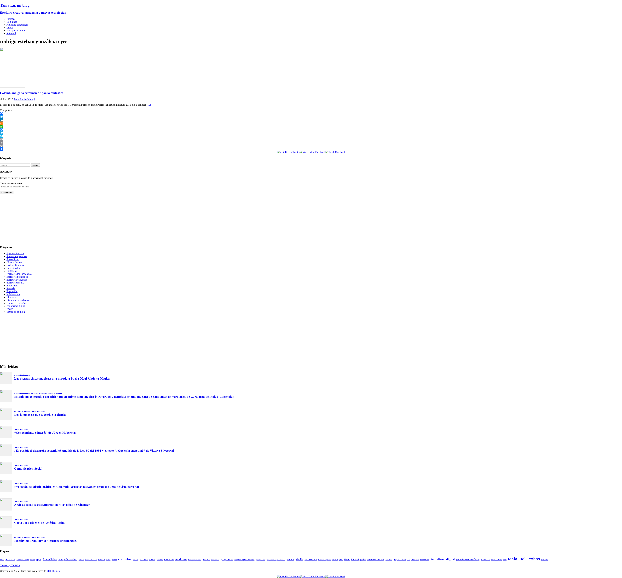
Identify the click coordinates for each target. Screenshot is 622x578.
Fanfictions (12, 285)
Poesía (9, 308)
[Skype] (311, 136)
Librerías (11, 297)
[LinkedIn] (311, 119)
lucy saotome (400, 559)
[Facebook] (311, 113)
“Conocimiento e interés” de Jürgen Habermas (45, 432)
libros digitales (358, 559)
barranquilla (104, 559)
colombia (125, 559)
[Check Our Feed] (335, 152)
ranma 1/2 (485, 560)
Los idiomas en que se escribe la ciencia (40, 414)
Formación (11, 291)
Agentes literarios (15, 253)
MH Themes (53, 571)
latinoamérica (311, 559)
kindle (299, 559)
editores (160, 560)
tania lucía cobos (524, 558)
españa (206, 559)
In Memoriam (13, 294)
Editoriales (11, 271)
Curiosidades (13, 268)
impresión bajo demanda (276, 560)
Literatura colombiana (17, 300)
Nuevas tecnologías (16, 303)
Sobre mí (11, 33)
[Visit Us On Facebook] (312, 152)
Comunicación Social (28, 468)
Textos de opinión (15, 311)
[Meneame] (311, 123)
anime (32, 560)
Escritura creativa (15, 282)
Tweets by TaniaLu (10, 565)
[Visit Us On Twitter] (288, 152)
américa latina (23, 559)
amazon (10, 559)
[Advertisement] (97, 219)
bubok (114, 560)
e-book (135, 560)
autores (81, 560)
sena (505, 560)
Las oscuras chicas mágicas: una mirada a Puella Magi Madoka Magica (62, 378)
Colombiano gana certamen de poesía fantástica (31, 93)
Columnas (11, 21)
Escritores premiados (17, 276)
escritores (181, 559)
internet (290, 559)
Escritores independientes (19, 273)
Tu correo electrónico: (11, 183)
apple (38, 559)
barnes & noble (91, 560)
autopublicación (67, 559)
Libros (9, 27)
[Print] (311, 145)
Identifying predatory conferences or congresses (45, 540)
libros (347, 559)
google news (260, 560)
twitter (544, 559)
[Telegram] (311, 132)
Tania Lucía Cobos (23, 99)
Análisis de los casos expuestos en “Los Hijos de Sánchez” (52, 504)
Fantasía (10, 288)
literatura (389, 560)
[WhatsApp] (311, 126)
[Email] (311, 139)
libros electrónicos (375, 559)
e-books (144, 559)
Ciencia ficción (14, 262)
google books (227, 559)
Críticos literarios (15, 265)
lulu (408, 560)
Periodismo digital (15, 306)
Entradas (10, 18)
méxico (415, 559)
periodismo (424, 560)
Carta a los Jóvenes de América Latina (39, 522)
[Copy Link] (311, 142)
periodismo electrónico (467, 559)
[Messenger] (311, 129)
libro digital (337, 559)
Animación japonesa (16, 256)
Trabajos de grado (15, 30)
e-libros (152, 560)
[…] (149, 104)
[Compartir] (311, 149)
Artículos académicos (17, 24)
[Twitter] (311, 116)
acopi (2, 560)
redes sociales (496, 560)
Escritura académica (16, 279)
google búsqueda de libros (244, 560)
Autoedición (12, 259)
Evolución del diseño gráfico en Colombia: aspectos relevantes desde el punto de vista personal (76, 486)
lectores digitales (324, 560)
